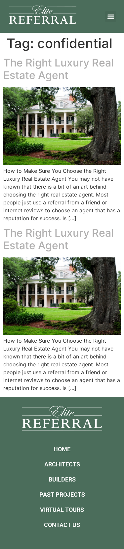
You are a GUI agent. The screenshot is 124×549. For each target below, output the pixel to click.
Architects (62, 464)
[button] (110, 16)
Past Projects (62, 494)
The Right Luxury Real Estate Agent (58, 69)
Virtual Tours (62, 509)
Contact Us (62, 524)
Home (62, 449)
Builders (62, 479)
